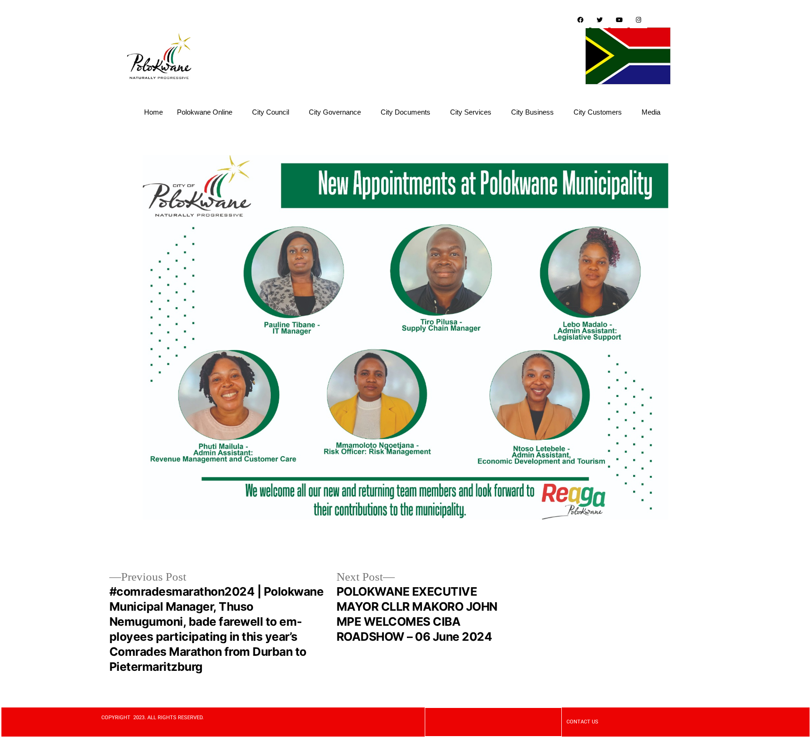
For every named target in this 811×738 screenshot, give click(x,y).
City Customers (598, 112)
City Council (270, 112)
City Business (532, 112)
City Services (470, 112)
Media (651, 112)
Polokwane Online (204, 112)
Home (153, 112)
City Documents (405, 112)
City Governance (335, 112)
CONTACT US (582, 722)
